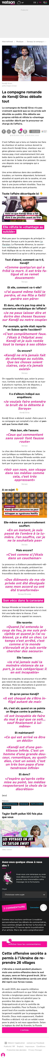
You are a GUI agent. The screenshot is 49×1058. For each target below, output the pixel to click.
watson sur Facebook (35, 1043)
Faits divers (37, 804)
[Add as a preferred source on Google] (34, 132)
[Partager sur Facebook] (4, 132)
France (6, 807)
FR (40, 2)
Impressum (29, 1046)
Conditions (40, 1046)
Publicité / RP (9, 1046)
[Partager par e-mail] (14, 132)
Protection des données (16, 1050)
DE (34, 2)
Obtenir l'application (16, 1043)
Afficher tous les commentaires (24, 944)
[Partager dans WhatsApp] (9, 132)
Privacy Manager (35, 1050)
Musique (19, 41)
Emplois (20, 1046)
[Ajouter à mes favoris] (25, 132)
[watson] (8, 2)
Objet (4, 889)
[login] (3, 1055)
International (7, 41)
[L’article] (24, 992)
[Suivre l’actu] (44, 132)
